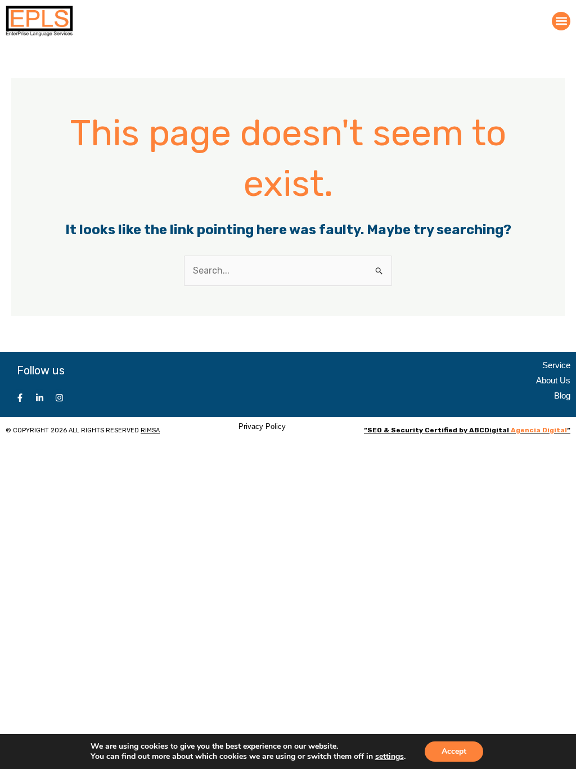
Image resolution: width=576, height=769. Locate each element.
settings (389, 757)
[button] (561, 21)
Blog (562, 395)
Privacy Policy (262, 426)
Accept (454, 751)
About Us (553, 380)
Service (556, 365)
